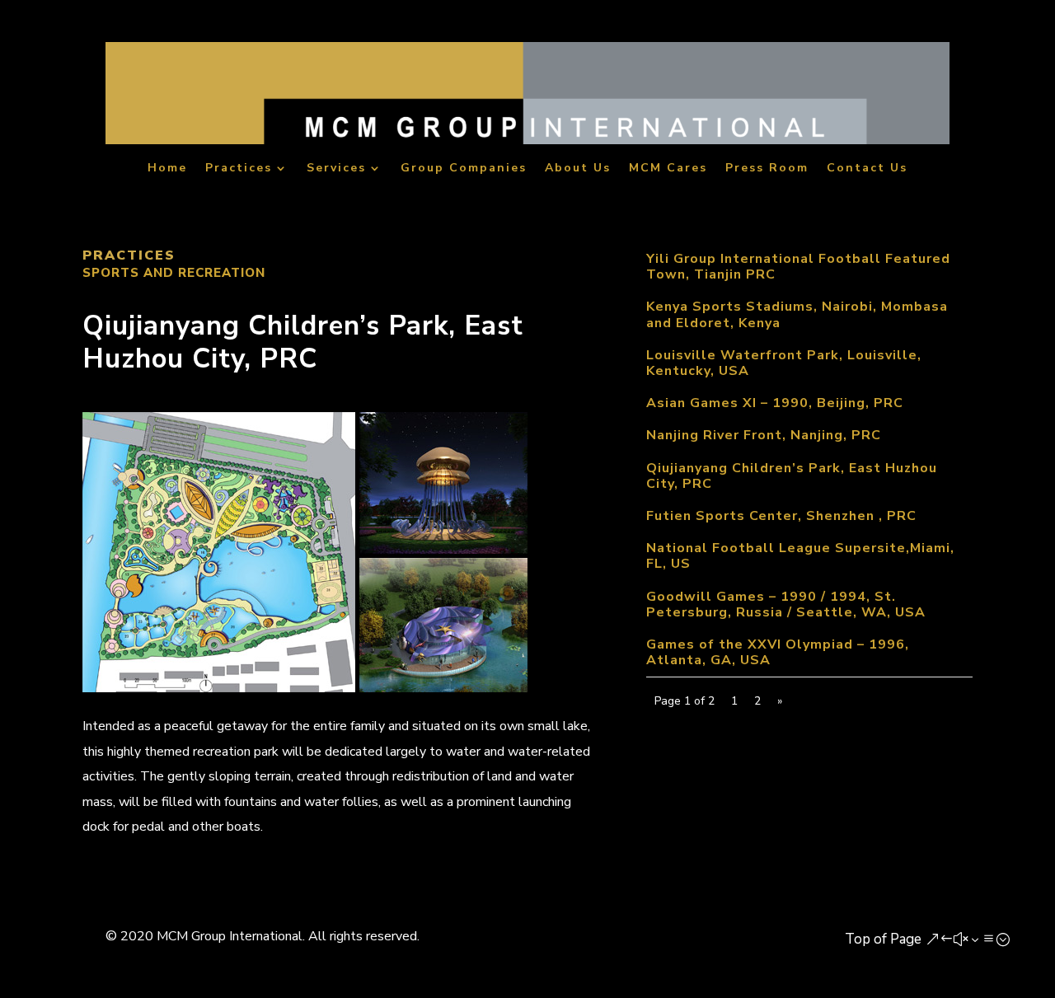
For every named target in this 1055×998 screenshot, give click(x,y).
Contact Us (867, 169)
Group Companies (464, 169)
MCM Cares (668, 169)
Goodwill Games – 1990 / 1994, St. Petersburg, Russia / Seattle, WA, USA (786, 604)
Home (167, 169)
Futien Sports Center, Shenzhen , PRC (781, 516)
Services (336, 169)
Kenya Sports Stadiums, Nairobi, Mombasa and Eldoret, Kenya (797, 314)
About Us (578, 169)
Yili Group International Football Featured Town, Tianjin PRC (798, 266)
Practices (238, 169)
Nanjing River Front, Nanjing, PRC (763, 435)
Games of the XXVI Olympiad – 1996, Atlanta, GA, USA (777, 652)
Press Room (767, 169)
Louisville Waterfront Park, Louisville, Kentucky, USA (783, 363)
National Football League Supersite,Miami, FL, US (800, 556)
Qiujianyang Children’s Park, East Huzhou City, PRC (791, 476)
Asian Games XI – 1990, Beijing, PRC (774, 403)
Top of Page (883, 939)
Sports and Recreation (173, 273)
